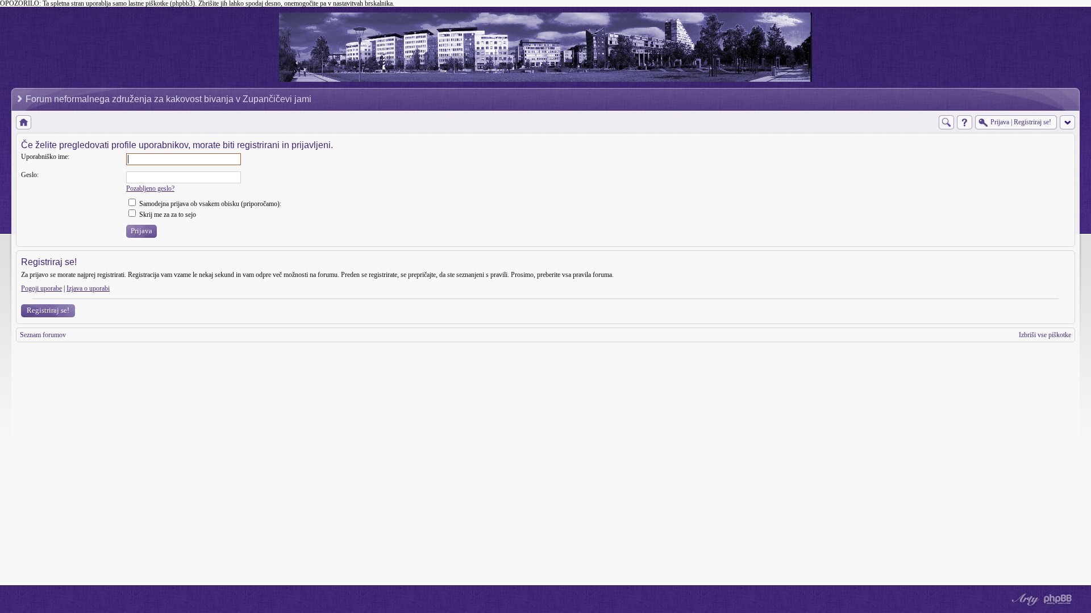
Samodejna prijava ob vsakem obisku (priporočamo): (209, 204)
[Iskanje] (946, 122)
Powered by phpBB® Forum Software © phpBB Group (1058, 599)
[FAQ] (964, 122)
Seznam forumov (43, 335)
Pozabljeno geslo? (150, 188)
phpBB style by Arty (1024, 599)
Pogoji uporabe (41, 288)
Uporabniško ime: (45, 157)
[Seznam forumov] (23, 122)
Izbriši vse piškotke (1045, 335)
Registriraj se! (48, 310)
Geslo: (30, 175)
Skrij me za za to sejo (167, 215)
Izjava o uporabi (88, 288)
